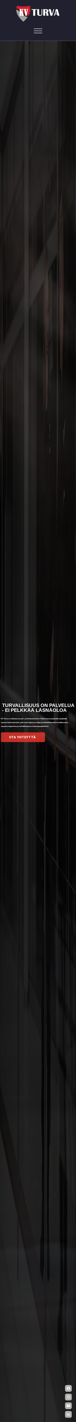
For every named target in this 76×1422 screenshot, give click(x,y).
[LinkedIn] (68, 1414)
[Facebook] (68, 1388)
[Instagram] (68, 1397)
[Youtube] (68, 1405)
